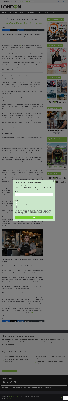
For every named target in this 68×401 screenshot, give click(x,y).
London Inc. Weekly (22, 205)
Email (16, 191)
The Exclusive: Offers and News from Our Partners (30, 207)
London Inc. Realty (22, 203)
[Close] (53, 181)
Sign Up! (34, 217)
